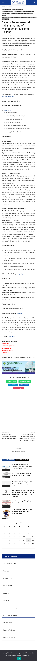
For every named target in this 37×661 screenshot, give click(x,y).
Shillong (4, 15)
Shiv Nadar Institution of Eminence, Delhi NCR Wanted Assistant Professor (22, 467)
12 (14, 537)
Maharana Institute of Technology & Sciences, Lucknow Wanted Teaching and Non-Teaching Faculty (27, 437)
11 (9, 537)
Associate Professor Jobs (7, 11)
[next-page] (6, 518)
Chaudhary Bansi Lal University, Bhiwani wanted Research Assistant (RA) (22, 511)
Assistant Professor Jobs (17, 9)
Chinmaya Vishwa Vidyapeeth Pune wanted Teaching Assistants (22, 484)
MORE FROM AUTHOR (22, 460)
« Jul (3, 549)
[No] (35, 655)
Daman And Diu (5, 494)
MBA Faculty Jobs (24, 11)
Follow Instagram (18, 388)
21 (24, 540)
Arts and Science (6, 470)
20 (19, 540)
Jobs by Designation (7, 6)
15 (28, 537)
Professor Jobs (29, 13)
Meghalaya (22, 13)
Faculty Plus (16, 11)
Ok (19, 658)
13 (19, 537)
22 (28, 540)
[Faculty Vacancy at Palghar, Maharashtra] (6, 504)
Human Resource (6, 13)
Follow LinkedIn (24, 384)
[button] (3, 2)
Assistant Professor (8, 96)
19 (14, 540)
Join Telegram (12, 384)
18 (9, 540)
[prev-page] (3, 518)
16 (33, 537)
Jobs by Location (14, 13)
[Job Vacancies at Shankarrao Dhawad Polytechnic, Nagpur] (6, 475)
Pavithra (5, 35)
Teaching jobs (5, 19)
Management (8, 110)
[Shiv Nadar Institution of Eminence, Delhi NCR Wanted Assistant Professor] (6, 467)
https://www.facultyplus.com (18, 451)
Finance (31, 11)
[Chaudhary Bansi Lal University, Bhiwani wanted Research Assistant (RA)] (6, 514)
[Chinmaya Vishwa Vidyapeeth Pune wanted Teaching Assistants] (6, 484)
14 (24, 537)
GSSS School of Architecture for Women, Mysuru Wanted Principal (9, 436)
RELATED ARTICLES (8, 460)
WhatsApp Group (11, 381)
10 (4, 537)
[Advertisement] (18, 409)
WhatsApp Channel (25, 381)
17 (4, 540)
